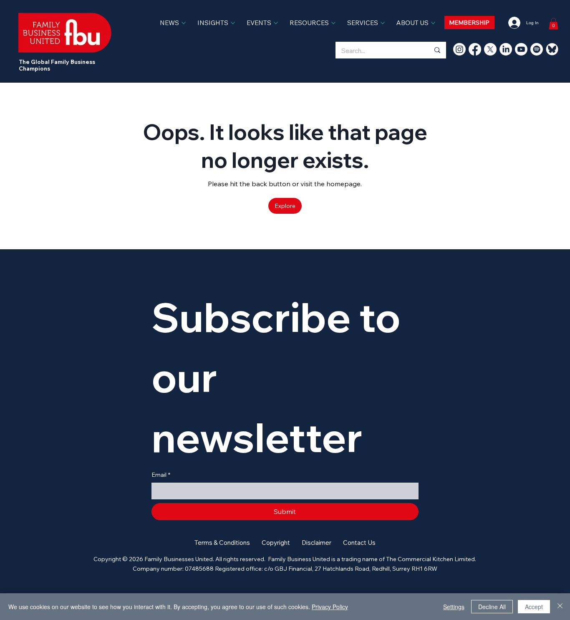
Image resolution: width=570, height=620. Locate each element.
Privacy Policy (330, 606)
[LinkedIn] (505, 49)
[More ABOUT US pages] (433, 23)
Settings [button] (453, 606)
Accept (534, 606)
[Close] (560, 606)
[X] (490, 49)
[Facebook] (475, 49)
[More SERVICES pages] (383, 23)
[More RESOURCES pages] (333, 23)
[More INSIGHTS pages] (233, 23)
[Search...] (437, 50)
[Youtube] (521, 49)
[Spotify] (536, 49)
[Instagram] (459, 49)
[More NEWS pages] (184, 23)
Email (160, 474)
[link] (553, 23)
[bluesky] (552, 49)
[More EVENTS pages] (276, 23)
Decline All (492, 606)
